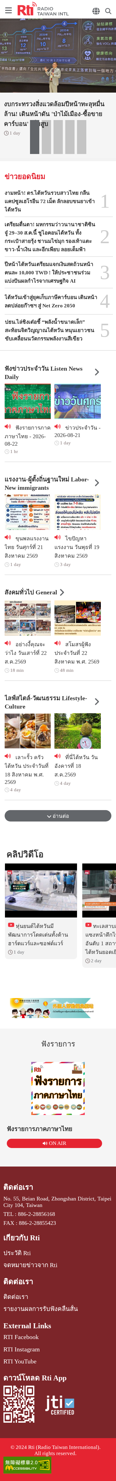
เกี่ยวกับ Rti (21, 1238)
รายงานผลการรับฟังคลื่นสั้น (40, 1308)
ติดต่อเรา (18, 1187)
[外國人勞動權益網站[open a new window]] (58, 1008)
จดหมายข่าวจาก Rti (30, 1265)
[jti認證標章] (59, 1406)
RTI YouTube (20, 1361)
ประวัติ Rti (17, 1253)
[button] (34, 137)
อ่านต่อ (60, 816)
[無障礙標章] (58, 1466)
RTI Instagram (21, 1349)
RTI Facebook (21, 1336)
